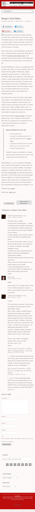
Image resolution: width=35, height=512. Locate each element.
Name (3, 416)
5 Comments (27, 21)
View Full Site (17, 504)
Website (3, 430)
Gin (14, 192)
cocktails (12, 188)
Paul (9, 277)
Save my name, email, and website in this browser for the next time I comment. (17, 440)
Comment (4, 398)
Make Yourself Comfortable (24, 202)
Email (3, 423)
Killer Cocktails (20, 116)
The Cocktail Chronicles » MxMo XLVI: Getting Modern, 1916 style (20, 350)
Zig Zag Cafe (12, 172)
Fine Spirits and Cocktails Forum (16, 55)
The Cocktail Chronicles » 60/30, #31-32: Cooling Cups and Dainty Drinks (20, 370)
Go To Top (17, 496)
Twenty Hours (9, 203)
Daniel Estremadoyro (15, 216)
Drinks (11, 192)
